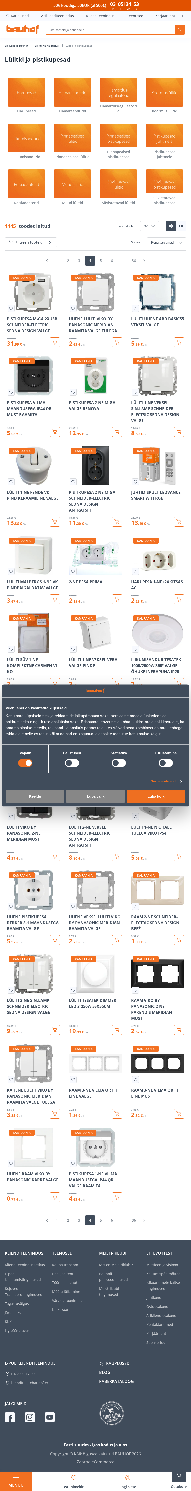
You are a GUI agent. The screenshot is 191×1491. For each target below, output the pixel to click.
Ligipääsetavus (17, 1330)
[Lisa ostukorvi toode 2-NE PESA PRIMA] (117, 599)
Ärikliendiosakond (161, 1315)
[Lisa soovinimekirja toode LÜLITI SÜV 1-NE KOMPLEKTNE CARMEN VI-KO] (11, 649)
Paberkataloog (116, 1381)
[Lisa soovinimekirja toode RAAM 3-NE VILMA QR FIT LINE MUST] (135, 1079)
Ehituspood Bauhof (17, 45)
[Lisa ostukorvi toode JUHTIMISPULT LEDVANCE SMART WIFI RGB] (179, 522)
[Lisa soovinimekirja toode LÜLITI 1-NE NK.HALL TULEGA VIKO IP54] (135, 816)
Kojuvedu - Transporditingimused (23, 1291)
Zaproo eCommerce (95, 1462)
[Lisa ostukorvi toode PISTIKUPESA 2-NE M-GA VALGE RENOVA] (117, 432)
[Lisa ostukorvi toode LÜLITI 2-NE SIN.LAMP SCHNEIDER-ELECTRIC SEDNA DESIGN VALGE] (55, 1030)
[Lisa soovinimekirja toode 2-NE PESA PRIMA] (73, 571)
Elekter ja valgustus (47, 45)
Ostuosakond (157, 1306)
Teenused (135, 15)
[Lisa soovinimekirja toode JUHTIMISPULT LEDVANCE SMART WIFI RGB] (135, 481)
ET (184, 15)
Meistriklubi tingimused (109, 1291)
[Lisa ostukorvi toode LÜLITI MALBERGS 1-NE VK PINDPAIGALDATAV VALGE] (55, 599)
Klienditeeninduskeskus (25, 1264)
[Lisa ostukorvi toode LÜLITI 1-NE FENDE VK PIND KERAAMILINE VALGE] (55, 522)
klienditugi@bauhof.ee (30, 1382)
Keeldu (35, 796)
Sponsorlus (155, 1342)
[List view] (181, 226)
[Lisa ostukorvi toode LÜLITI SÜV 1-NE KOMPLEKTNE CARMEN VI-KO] (55, 683)
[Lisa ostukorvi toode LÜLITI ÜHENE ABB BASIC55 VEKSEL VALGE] (179, 342)
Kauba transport (66, 1264)
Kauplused (20, 15)
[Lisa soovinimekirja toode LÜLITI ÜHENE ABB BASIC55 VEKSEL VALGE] (135, 308)
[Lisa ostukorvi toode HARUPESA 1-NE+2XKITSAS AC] (179, 599)
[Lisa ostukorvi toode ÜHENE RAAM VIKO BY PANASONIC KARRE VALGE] (55, 1197)
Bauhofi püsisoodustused (113, 1276)
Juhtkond (153, 1297)
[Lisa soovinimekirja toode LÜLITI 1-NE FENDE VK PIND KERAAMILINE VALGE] (11, 481)
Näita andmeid (163, 781)
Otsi (180, 30)
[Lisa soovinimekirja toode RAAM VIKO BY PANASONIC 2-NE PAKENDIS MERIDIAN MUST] (135, 990)
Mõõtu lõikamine (66, 1291)
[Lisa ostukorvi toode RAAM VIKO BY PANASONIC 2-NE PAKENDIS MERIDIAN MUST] (179, 1030)
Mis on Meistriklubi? (116, 1264)
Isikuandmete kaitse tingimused (163, 1285)
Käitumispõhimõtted (163, 1273)
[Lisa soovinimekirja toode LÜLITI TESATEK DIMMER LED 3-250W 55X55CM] (73, 990)
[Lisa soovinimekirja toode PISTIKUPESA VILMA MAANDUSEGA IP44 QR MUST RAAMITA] (11, 392)
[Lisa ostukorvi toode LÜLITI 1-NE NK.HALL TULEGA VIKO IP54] (179, 856)
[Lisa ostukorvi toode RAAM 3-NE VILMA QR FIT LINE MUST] (179, 1114)
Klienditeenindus (100, 15)
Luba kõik (155, 796)
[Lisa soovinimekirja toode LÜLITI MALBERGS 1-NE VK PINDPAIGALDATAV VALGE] (11, 571)
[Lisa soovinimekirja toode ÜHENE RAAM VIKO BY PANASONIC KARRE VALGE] (11, 1163)
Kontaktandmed (159, 1324)
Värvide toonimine (67, 1300)
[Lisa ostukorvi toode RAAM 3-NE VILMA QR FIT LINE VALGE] (117, 1114)
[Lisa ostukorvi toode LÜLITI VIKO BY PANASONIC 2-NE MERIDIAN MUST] (55, 856)
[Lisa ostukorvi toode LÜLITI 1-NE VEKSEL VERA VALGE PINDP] (117, 683)
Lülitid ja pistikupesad (79, 45)
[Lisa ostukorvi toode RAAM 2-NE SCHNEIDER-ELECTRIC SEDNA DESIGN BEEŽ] (179, 940)
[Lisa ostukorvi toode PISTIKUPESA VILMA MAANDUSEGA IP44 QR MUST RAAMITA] (55, 432)
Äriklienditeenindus (57, 15)
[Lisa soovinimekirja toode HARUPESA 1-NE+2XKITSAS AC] (135, 571)
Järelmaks (13, 1312)
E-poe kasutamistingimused (23, 1276)
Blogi (105, 1372)
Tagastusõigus (17, 1303)
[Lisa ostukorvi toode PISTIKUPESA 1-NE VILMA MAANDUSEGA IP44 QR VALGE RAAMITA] (117, 1197)
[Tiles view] (171, 226)
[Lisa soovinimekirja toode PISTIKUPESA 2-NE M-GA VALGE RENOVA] (73, 392)
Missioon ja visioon (162, 1264)
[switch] (72, 763)
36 (134, 260)
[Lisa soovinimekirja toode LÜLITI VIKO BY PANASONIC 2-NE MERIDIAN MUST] (11, 816)
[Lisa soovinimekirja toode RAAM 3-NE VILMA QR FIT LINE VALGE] (73, 1079)
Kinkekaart (61, 1309)
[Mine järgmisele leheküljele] (144, 261)
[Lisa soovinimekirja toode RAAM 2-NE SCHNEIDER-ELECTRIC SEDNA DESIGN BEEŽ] (135, 906)
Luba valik (95, 796)
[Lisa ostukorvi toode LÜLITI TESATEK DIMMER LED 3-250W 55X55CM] (117, 1030)
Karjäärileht (165, 15)
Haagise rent (62, 1273)
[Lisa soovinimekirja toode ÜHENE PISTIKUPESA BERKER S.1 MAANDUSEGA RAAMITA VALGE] (11, 906)
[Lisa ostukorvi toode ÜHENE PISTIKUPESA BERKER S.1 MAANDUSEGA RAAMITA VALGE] (55, 940)
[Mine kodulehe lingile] (22, 30)
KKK (8, 1321)
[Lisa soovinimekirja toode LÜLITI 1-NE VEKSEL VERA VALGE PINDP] (73, 649)
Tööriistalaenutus (66, 1282)
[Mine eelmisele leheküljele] (47, 261)
